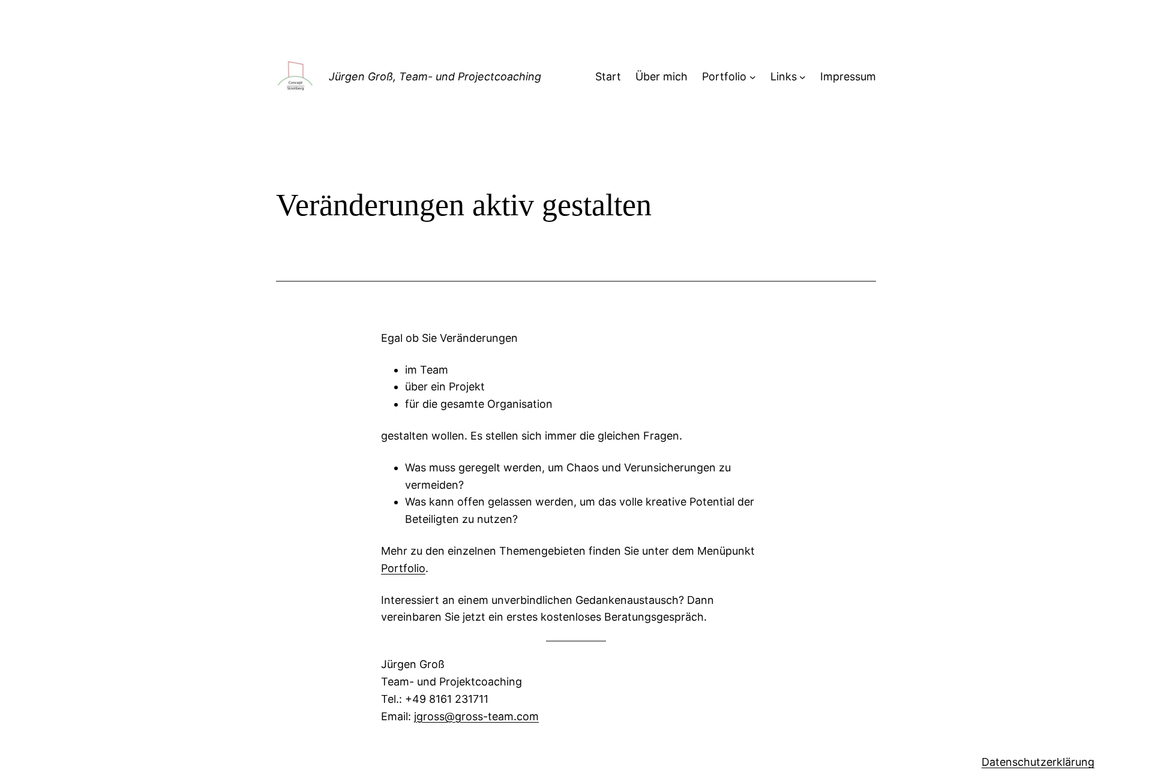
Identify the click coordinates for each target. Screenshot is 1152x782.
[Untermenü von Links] (802, 77)
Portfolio (403, 568)
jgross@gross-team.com (476, 716)
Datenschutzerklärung (1038, 762)
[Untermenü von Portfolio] (752, 77)
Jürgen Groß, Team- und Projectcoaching (435, 76)
